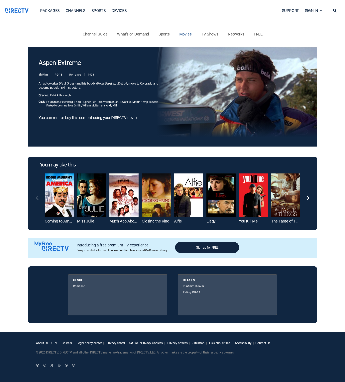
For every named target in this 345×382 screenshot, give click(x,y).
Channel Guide (95, 34)
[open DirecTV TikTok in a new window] (73, 365)
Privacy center (115, 343)
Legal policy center (89, 343)
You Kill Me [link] (248, 221)
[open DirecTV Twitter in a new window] (52, 365)
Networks (236, 34)
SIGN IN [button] (311, 10)
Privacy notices (177, 343)
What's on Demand (133, 34)
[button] (334, 10)
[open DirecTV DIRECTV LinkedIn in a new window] (37, 365)
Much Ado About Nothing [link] (130, 221)
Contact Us (262, 343)
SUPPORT (290, 10)
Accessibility (243, 343)
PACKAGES (50, 10)
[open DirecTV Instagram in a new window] (59, 365)
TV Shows (209, 34)
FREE (258, 34)
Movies (185, 34)
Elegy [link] (210, 221)
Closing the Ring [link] (155, 221)
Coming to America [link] (61, 221)
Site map (198, 343)
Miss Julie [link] (85, 221)
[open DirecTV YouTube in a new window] (66, 365)
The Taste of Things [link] (288, 221)
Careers (66, 343)
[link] (59, 195)
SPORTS (98, 10)
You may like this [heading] (58, 165)
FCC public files (219, 343)
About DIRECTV (46, 343)
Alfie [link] (178, 221)
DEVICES (119, 10)
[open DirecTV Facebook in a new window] (44, 365)
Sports (164, 34)
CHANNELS (75, 10)
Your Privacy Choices (148, 343)
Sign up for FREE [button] (207, 247)
